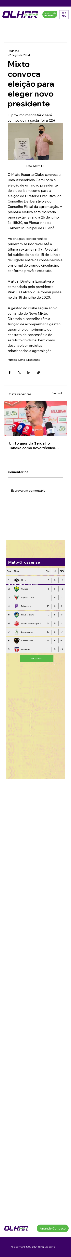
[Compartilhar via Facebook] (9, 372)
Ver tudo (58, 393)
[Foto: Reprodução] (35, 418)
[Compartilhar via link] (38, 372)
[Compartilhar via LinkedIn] (29, 372)
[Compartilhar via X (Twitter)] (19, 372)
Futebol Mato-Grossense (24, 360)
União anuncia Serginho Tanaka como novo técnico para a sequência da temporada (32, 445)
